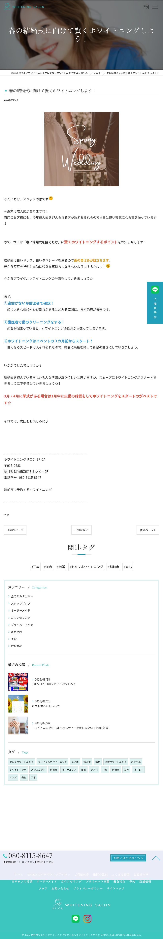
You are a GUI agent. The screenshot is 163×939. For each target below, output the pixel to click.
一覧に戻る (81, 530)
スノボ (75, 761)
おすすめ (136, 761)
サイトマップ (115, 888)
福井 (97, 761)
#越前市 (113, 566)
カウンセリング (20, 618)
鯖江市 (87, 761)
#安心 (127, 566)
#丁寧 (35, 566)
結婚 (83, 769)
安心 (23, 777)
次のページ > (148, 530)
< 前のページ (15, 530)
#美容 (48, 566)
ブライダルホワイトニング (52, 761)
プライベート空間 (22, 625)
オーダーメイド (20, 610)
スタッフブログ (20, 603)
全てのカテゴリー (22, 596)
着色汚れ (16, 632)
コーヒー (138, 769)
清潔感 (115, 769)
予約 (6, 515)
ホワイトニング (18, 769)
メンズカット (38, 769)
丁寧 (33, 777)
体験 (105, 769)
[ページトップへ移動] (156, 858)
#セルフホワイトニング (86, 566)
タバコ (94, 769)
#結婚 (61, 566)
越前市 (53, 769)
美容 (126, 769)
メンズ (13, 777)
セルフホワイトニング (21, 761)
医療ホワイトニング (115, 761)
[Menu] (154, 6)
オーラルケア (69, 769)
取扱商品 (16, 646)
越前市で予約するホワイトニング (28, 489)
